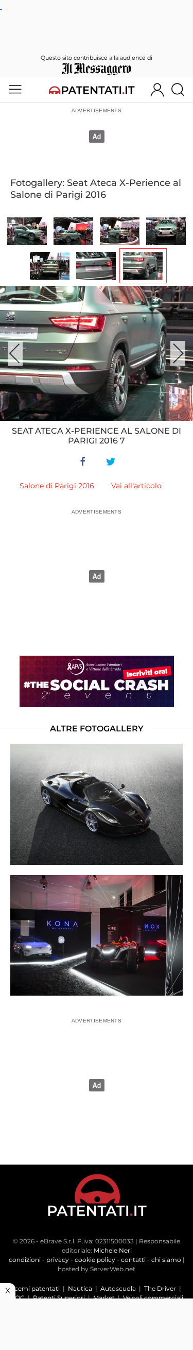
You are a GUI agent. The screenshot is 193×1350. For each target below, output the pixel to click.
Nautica (80, 1288)
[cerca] (181, 89)
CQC (17, 1298)
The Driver (160, 1288)
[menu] (15, 89)
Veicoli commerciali (153, 1298)
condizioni (25, 1259)
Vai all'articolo (136, 485)
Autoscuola (118, 1288)
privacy (57, 1259)
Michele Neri (113, 1250)
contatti (133, 1259)
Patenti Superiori (59, 1298)
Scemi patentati (35, 1288)
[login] (157, 89)
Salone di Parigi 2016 (57, 485)
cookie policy (95, 1259)
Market (104, 1298)
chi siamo (166, 1259)
